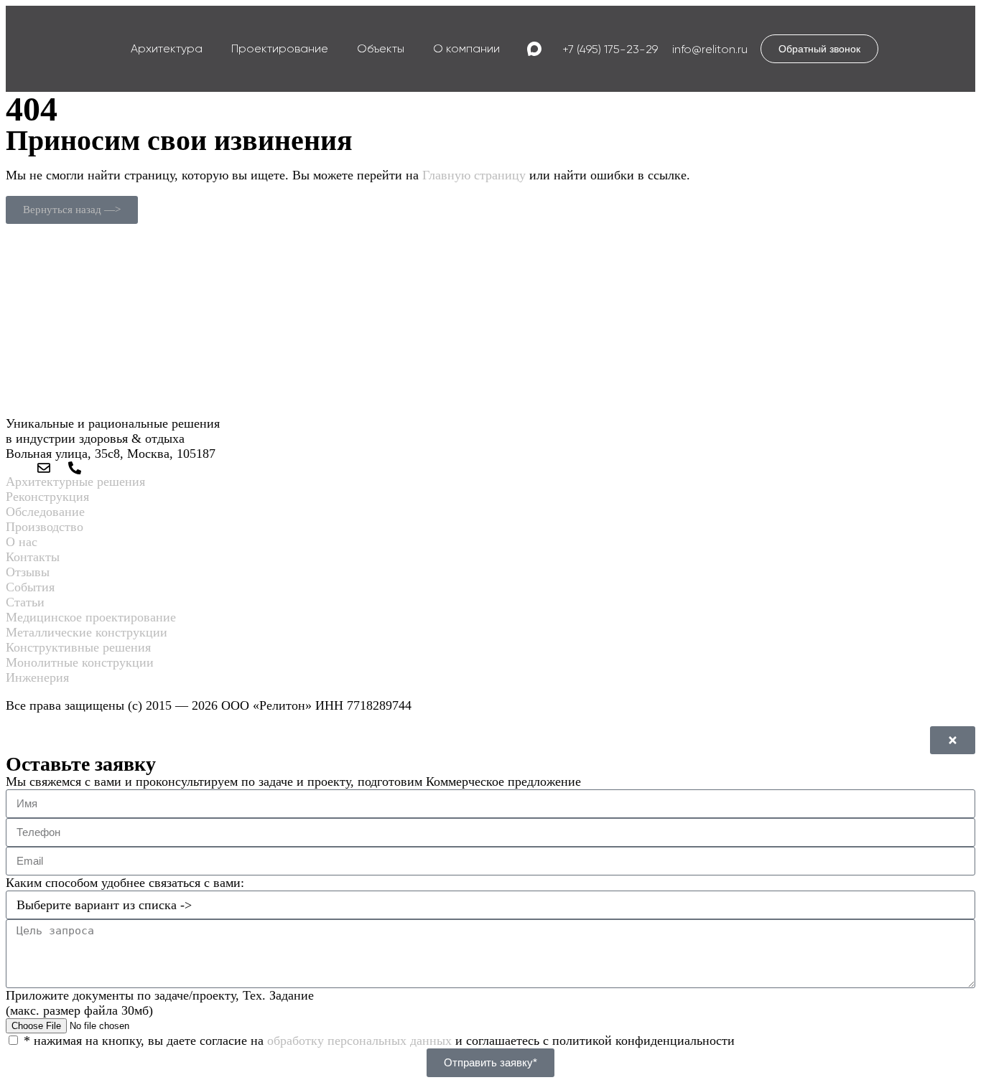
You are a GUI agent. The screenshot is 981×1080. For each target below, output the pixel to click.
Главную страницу (474, 175)
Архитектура (167, 48)
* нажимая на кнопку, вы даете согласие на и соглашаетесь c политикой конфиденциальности (379, 1040)
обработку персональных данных (359, 1040)
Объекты (380, 48)
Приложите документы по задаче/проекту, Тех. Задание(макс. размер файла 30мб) (160, 1003)
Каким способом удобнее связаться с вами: (125, 882)
